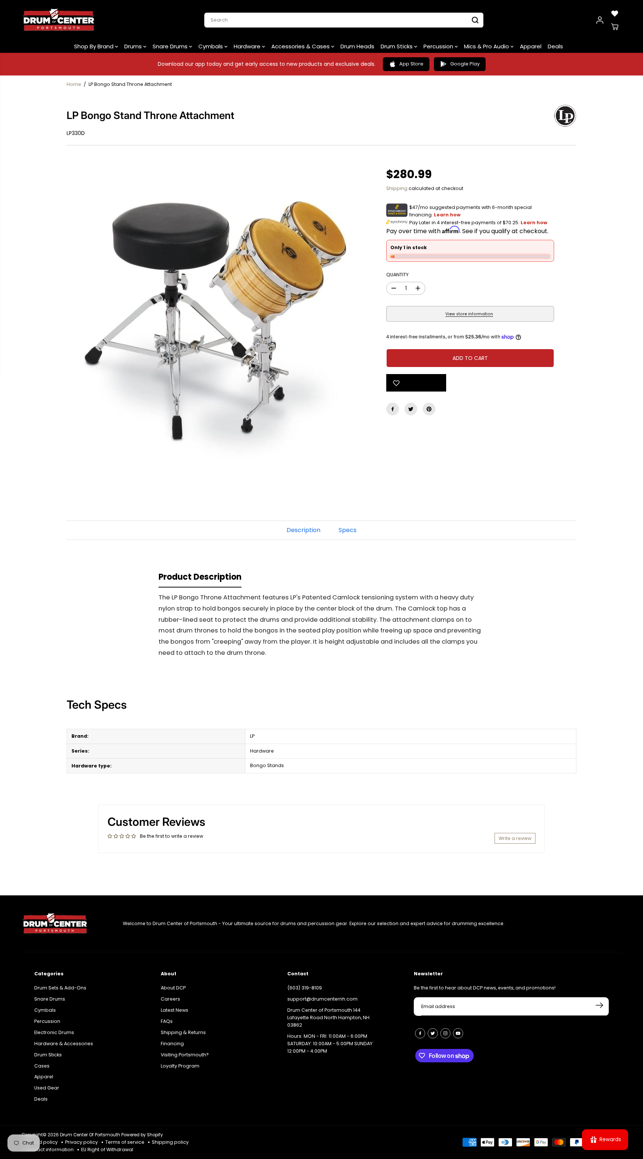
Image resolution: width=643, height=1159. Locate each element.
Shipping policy (170, 1142)
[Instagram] (445, 1033)
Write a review (515, 838)
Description (303, 530)
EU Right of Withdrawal (107, 1149)
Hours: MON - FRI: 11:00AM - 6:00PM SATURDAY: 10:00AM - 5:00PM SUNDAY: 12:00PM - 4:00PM (330, 1043)
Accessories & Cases (301, 46)
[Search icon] (475, 20)
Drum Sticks (397, 46)
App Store (411, 63)
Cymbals (211, 46)
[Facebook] (392, 409)
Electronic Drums (54, 1032)
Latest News (174, 1010)
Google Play (465, 63)
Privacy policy (81, 1142)
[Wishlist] (614, 13)
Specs (347, 530)
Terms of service (124, 1142)
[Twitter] (410, 409)
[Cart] (614, 26)
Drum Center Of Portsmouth (90, 1135)
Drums (133, 46)
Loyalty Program (180, 1066)
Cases (41, 1066)
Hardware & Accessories (63, 1043)
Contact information (49, 1149)
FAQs (167, 1021)
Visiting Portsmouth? (185, 1055)
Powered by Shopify (142, 1135)
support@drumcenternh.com (322, 999)
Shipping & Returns (183, 1032)
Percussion (439, 46)
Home (74, 84)
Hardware (248, 46)
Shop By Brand (94, 46)
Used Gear (46, 1088)
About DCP (173, 988)
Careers (170, 999)
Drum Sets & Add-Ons (60, 988)
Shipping (396, 188)
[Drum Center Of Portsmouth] (59, 20)
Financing (172, 1043)
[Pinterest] (429, 409)
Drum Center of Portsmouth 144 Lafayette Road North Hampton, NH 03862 (328, 1017)
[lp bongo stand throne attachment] (215, 318)
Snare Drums (171, 46)
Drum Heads (357, 46)
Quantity (397, 274)
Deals (555, 46)
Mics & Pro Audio (487, 46)
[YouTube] (458, 1033)
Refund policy (41, 1142)
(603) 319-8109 (304, 988)
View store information (469, 314)
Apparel (530, 46)
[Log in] (600, 20)
